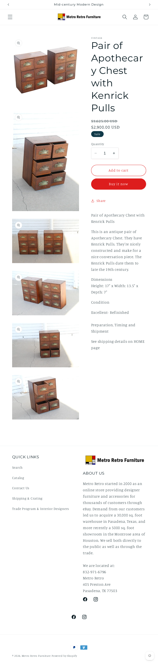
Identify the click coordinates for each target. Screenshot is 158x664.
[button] (10, 17)
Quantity (97, 144)
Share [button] (101, 201)
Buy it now (118, 184)
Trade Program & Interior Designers (40, 509)
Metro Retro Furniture (37, 655)
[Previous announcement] (8, 4)
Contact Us (20, 488)
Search (17, 467)
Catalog (18, 478)
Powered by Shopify (64, 655)
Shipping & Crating (27, 498)
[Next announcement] (149, 4)
